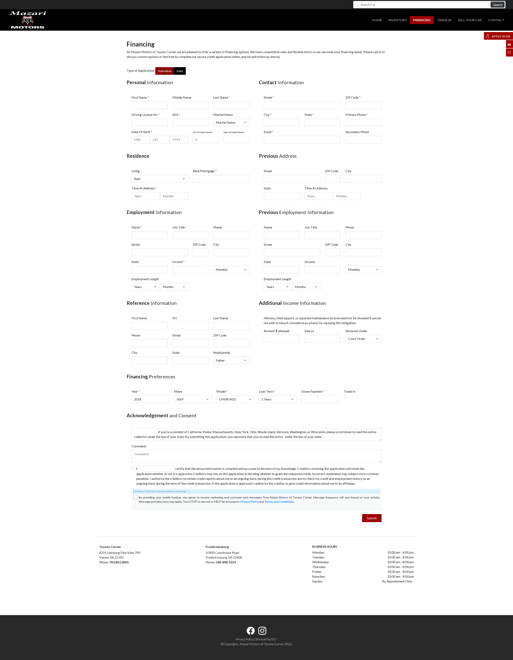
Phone (217, 227)
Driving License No (145, 114)
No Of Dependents (203, 132)
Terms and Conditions (279, 501)
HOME (377, 20)
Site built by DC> (266, 639)
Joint (179, 71)
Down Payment (311, 391)
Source (309, 331)
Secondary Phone (357, 132)
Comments (138, 446)
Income (177, 262)
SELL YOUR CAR (470, 20)
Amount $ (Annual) (276, 331)
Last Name (221, 97)
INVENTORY (397, 20)
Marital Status (223, 114)
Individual (164, 71)
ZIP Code (353, 97)
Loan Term (266, 391)
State (309, 114)
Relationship (221, 352)
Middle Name (181, 97)
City (268, 114)
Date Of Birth (141, 132)
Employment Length (145, 279)
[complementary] (501, 648)
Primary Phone (356, 114)
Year (134, 391)
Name (136, 227)
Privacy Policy (249, 501)
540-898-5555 (226, 562)
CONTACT (496, 20)
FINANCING (422, 20)
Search (497, 5)
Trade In (349, 391)
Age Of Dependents (233, 132)
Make (178, 391)
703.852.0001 (119, 562)
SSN (176, 114)
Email (268, 132)
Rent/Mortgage (204, 171)
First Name (140, 97)
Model (221, 391)
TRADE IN (444, 20)
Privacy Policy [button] (244, 639)
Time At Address (143, 188)
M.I (174, 318)
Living (135, 171)
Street (269, 97)
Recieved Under (356, 331)
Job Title (179, 227)
